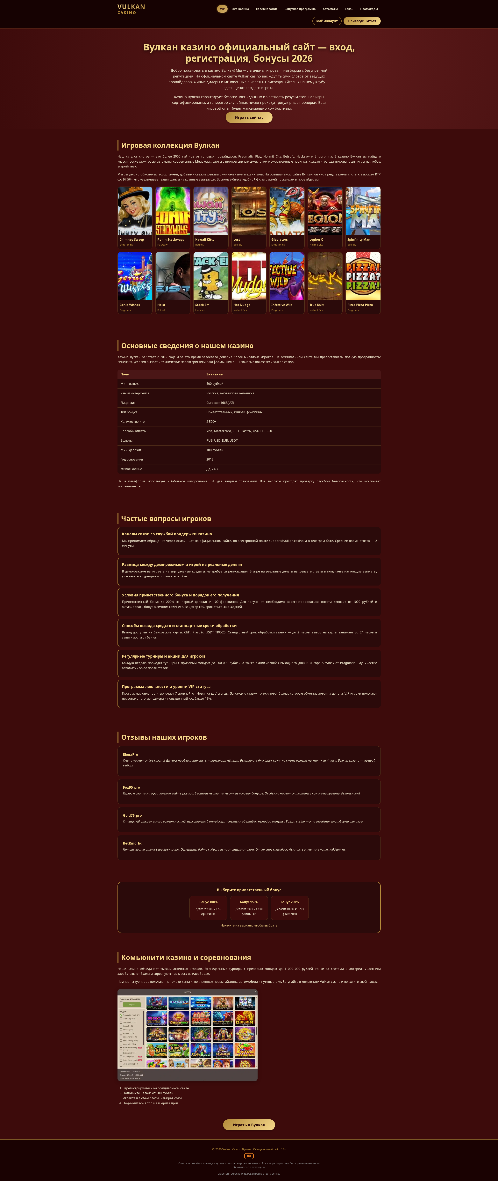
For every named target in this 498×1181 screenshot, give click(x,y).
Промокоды (369, 9)
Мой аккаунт (327, 21)
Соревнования (267, 9)
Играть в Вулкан (249, 1124)
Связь (349, 9)
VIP (222, 9)
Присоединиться (362, 21)
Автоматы (330, 9)
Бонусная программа (300, 9)
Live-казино (240, 9)
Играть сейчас (249, 117)
